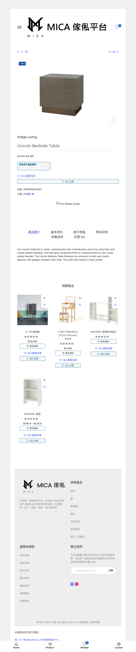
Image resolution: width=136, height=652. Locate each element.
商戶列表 (24, 570)
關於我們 (24, 578)
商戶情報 (79, 232)
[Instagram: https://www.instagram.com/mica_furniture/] (76, 584)
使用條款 (24, 593)
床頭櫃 (26, 193)
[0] (117, 27)
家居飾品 (75, 529)
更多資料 (34, 346)
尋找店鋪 (24, 555)
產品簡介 (34, 232)
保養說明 (57, 237)
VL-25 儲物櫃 (32, 331)
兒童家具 (75, 521)
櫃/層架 (74, 506)
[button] (26, 176)
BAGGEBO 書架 (32, 414)
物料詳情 (102, 232)
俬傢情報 (24, 562)
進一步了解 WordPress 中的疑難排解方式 (36, 639)
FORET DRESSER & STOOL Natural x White (68, 335)
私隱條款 (24, 600)
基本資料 (57, 232)
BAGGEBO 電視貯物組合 (103, 331)
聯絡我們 (24, 585)
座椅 (72, 490)
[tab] (34, 232)
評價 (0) (79, 237)
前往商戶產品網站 (27, 164)
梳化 (72, 513)
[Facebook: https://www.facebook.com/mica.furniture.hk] (72, 584)
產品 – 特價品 (77, 536)
